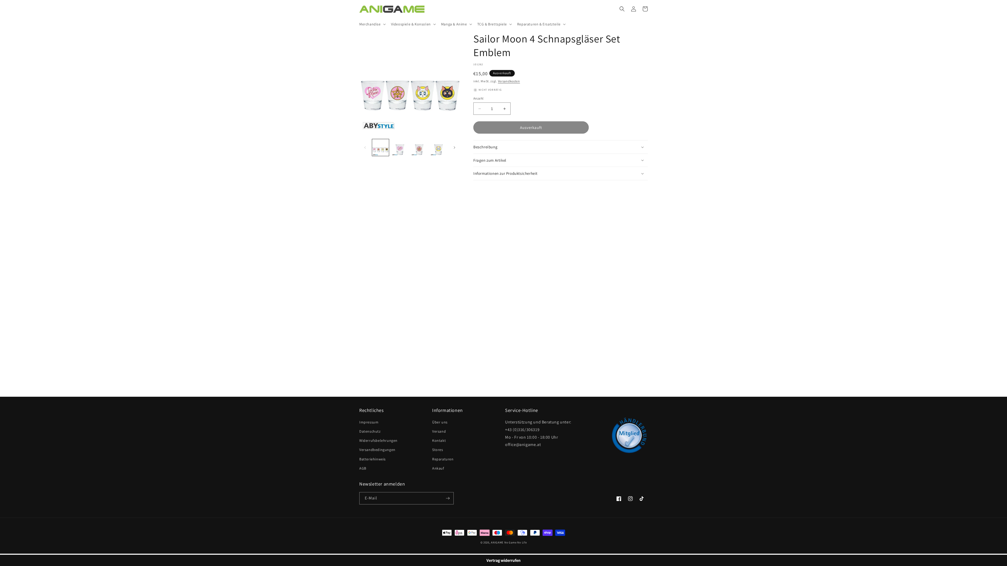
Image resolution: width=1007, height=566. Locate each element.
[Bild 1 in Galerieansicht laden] (380, 147)
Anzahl (478, 98)
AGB (362, 468)
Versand (439, 431)
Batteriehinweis (372, 459)
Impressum (368, 422)
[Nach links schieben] (365, 147)
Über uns (440, 422)
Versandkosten (509, 81)
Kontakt (439, 440)
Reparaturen (443, 459)
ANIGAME (497, 542)
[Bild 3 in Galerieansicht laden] (419, 147)
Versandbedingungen (377, 449)
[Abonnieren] (447, 498)
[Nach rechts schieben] (454, 147)
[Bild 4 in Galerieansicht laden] (438, 147)
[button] (372, 24)
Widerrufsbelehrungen (378, 440)
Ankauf (438, 468)
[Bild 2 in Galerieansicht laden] (400, 147)
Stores (437, 449)
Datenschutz (370, 431)
